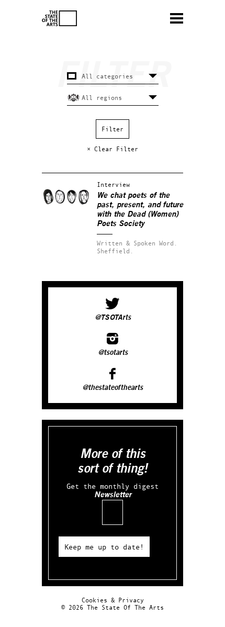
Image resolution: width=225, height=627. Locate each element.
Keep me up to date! (104, 546)
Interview (113, 184)
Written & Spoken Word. (137, 243)
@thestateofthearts (112, 387)
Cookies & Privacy (113, 600)
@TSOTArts (113, 317)
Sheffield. (115, 251)
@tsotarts (113, 352)
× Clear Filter (112, 149)
